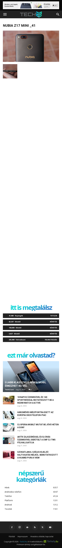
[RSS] (35, 527)
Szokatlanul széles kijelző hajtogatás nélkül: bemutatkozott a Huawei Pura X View (37, 455)
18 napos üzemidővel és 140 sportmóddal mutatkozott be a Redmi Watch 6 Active (35, 400)
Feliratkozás (51, 340)
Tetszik (53, 316)
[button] (5, 14)
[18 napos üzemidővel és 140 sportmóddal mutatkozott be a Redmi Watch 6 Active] (8, 400)
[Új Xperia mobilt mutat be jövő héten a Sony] (8, 427)
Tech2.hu (23, 541)
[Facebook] (12, 527)
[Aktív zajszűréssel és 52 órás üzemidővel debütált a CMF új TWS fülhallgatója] (8, 439)
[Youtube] (50, 527)
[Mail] (27, 527)
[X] (42, 527)
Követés (53, 322)
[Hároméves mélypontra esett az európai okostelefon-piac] (8, 415)
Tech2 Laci (9, 389)
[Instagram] (19, 527)
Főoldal (12, 536)
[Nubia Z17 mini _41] (31, 61)
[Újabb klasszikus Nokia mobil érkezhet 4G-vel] (31, 376)
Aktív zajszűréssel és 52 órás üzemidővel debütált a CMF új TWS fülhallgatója (36, 440)
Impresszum (23, 536)
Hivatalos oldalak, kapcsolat (41, 536)
